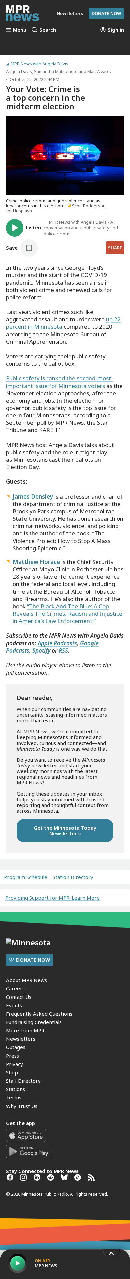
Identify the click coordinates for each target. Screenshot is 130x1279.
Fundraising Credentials (34, 1022)
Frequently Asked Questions (39, 1013)
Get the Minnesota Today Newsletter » (65, 830)
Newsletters (20, 1038)
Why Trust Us (21, 1106)
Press (12, 1055)
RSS (63, 650)
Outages (15, 1047)
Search (47, 29)
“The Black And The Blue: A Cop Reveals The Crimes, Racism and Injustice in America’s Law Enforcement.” (67, 613)
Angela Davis (19, 71)
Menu (19, 29)
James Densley (33, 496)
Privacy (14, 1064)
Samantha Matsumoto (56, 71)
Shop (12, 1072)
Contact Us (18, 996)
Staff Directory (23, 1080)
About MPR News (26, 980)
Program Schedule (25, 877)
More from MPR (25, 1030)
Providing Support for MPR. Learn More (52, 897)
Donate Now (106, 13)
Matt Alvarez (99, 71)
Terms (13, 1097)
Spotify (41, 650)
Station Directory (73, 877)
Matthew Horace (36, 562)
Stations (15, 1089)
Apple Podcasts (57, 643)
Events (14, 1005)
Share (115, 248)
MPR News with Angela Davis (39, 63)
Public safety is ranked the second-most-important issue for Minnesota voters (59, 382)
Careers (15, 988)
